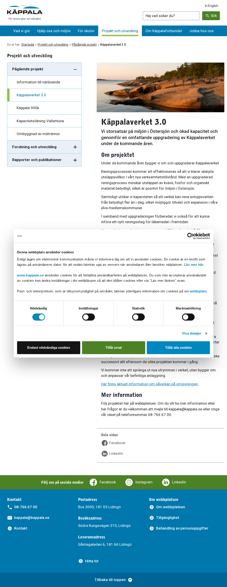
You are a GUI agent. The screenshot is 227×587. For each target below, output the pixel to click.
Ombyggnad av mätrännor (38, 134)
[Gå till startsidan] (25, 12)
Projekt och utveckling (53, 44)
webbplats (198, 291)
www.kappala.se (30, 275)
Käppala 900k (28, 108)
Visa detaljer (191, 333)
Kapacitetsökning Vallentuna (40, 121)
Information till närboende (38, 82)
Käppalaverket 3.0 (31, 95)
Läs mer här (194, 264)
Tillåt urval (114, 347)
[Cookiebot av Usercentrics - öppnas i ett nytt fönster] (190, 236)
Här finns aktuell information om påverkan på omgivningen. (150, 384)
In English (211, 6)
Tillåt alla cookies (178, 347)
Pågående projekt (84, 44)
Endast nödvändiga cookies (48, 347)
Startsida (27, 44)
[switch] (88, 317)
